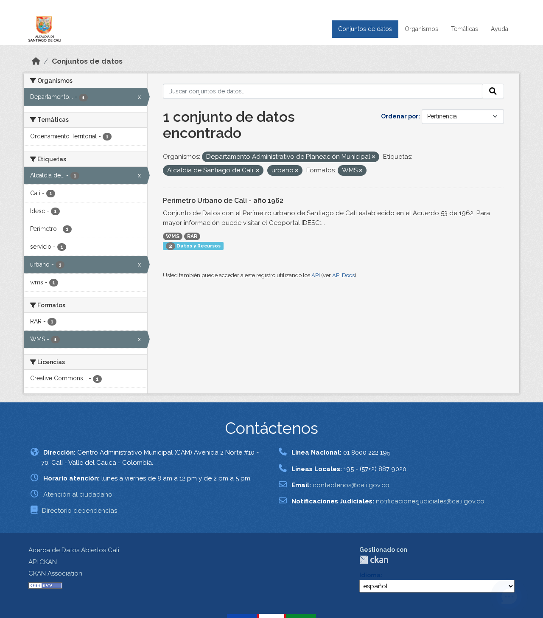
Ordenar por (399, 116)
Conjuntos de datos (365, 28)
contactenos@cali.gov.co (351, 485)
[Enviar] (493, 91)
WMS (172, 236)
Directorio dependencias (79, 510)
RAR (192, 236)
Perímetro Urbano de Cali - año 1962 (223, 201)
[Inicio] (36, 61)
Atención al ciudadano (77, 494)
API (315, 275)
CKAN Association (55, 573)
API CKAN (42, 562)
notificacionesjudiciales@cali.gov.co (430, 501)
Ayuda (499, 28)
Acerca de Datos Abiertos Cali (73, 550)
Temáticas (464, 28)
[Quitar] (373, 157)
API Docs (343, 275)
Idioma (370, 575)
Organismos (421, 28)
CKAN (373, 559)
